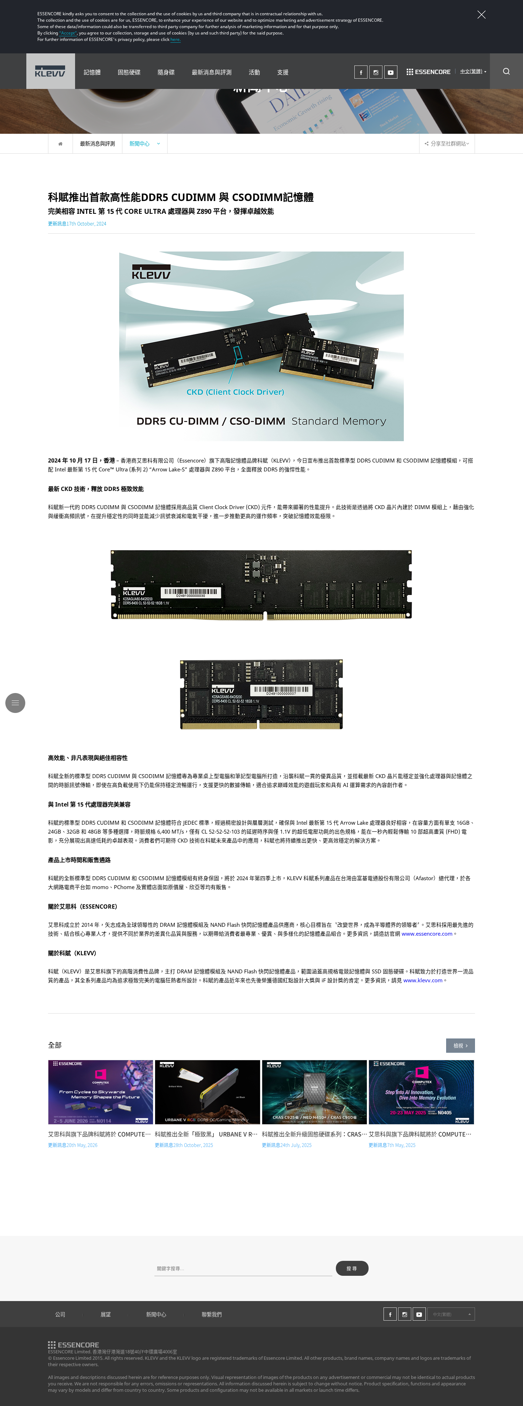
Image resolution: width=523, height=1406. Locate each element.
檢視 (458, 1045)
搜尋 (352, 1268)
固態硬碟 (129, 72)
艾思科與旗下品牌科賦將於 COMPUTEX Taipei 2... (100, 1134)
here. (175, 39)
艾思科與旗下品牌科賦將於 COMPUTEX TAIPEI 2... (421, 1134)
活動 (254, 72)
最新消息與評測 (212, 72)
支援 (283, 72)
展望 (106, 1314)
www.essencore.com (427, 933)
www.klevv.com (423, 980)
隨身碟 (166, 72)
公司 (60, 1314)
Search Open (506, 71)
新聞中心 (156, 1314)
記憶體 (92, 72)
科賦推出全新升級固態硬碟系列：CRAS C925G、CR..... (314, 1134)
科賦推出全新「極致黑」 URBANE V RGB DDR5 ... (207, 1134)
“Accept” (68, 33)
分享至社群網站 (448, 143)
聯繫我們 (212, 1314)
